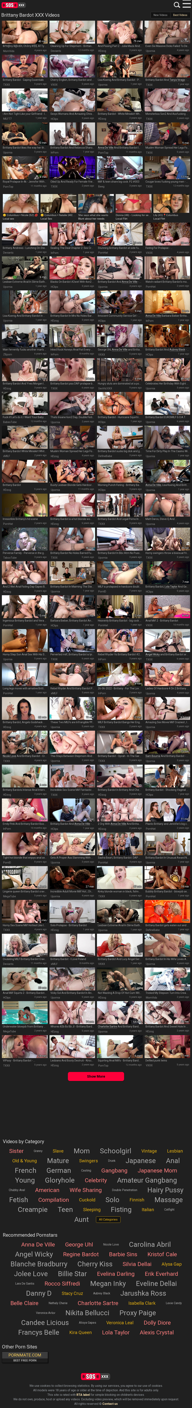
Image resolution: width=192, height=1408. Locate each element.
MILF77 (7, 118)
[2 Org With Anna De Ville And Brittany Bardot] (120, 809)
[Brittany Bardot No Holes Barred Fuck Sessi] (72, 539)
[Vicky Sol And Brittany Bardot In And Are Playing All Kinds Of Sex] (72, 979)
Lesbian (175, 1151)
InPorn (54, 152)
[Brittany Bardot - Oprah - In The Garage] (120, 742)
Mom (82, 1151)
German (58, 1171)
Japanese (141, 1161)
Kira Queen (80, 1332)
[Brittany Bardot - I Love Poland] (72, 945)
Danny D (39, 1293)
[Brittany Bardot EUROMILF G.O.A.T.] (167, 403)
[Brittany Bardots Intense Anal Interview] (25, 776)
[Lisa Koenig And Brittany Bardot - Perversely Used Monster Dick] (120, 66)
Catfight (169, 1209)
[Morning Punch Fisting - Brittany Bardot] (120, 471)
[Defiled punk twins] (167, 1046)
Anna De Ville (105, 147)
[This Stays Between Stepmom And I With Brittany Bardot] (72, 742)
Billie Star (72, 1274)
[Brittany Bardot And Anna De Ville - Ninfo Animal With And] (120, 267)
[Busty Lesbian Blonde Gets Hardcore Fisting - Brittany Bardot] (72, 471)
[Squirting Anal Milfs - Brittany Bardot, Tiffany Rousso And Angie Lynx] (120, 1046)
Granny (38, 1151)
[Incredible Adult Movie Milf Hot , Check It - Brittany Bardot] (72, 877)
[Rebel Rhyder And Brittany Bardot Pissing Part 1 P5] (72, 674)
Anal (173, 1161)
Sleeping (92, 1209)
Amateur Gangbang (147, 1180)
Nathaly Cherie (58, 1303)
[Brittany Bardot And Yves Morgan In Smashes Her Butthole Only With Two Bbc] (25, 369)
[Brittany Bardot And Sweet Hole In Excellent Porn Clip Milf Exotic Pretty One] (167, 1012)
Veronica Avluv (45, 1313)
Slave (58, 1151)
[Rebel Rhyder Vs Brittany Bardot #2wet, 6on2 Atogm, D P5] (120, 640)
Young (25, 1180)
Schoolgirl (115, 1151)
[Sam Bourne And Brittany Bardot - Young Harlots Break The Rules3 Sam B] (167, 742)
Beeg (101, 186)
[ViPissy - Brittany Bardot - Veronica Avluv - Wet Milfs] (25, 1046)
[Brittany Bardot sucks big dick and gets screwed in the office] (120, 437)
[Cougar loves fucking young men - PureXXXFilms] (167, 167)
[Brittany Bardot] (25, 471)
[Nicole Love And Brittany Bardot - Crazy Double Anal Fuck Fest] (25, 742)
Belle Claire (24, 1303)
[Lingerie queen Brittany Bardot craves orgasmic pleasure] (25, 877)
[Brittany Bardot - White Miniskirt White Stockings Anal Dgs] (120, 99)
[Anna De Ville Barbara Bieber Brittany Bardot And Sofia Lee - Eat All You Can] (167, 301)
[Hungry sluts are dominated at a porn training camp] (120, 369)
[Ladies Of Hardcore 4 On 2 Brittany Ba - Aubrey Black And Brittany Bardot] (167, 674)
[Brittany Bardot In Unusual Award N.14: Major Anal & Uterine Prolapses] (167, 843)
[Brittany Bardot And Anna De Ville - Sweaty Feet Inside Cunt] (72, 809)
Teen (65, 1210)
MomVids (8, 51)
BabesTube (10, 422)
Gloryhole (60, 1180)
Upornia (150, 50)
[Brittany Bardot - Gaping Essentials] (25, 66)
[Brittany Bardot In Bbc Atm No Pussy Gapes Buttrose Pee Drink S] (120, 539)
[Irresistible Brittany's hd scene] (25, 505)
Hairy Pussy (165, 1190)
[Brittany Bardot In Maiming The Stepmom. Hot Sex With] (72, 572)
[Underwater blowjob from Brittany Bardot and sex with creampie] (25, 1012)
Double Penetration (124, 1190)
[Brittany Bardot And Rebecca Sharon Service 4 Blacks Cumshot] (72, 133)
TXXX (6, 84)
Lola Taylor (171, 586)
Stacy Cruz (72, 1293)
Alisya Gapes (87, 1322)
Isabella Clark (142, 1303)
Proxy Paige (137, 1313)
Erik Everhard (161, 1274)
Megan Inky (108, 1284)
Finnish (137, 1200)
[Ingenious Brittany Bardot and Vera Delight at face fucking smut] (25, 606)
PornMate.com (24, 1357)
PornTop (103, 152)
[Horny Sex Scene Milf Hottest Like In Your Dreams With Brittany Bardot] (25, 911)
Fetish (18, 1200)
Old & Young (24, 1160)
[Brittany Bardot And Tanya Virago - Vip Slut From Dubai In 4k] (167, 66)
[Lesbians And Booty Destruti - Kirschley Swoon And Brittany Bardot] (72, 1046)
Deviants (56, 50)
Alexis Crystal (157, 1332)
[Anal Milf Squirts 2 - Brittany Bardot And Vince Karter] (25, 979)
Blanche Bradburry (38, 1264)
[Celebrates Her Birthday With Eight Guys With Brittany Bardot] (167, 369)
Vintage (149, 1151)
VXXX (54, 84)
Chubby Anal (17, 1190)
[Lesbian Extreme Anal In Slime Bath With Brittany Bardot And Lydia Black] (25, 267)
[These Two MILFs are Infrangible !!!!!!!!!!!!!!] (72, 708)
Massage (168, 1200)
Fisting (121, 1210)
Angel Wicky (153, 654)
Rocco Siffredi (62, 1284)
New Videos (160, 15)
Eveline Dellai (156, 1284)
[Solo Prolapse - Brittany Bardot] (72, 911)
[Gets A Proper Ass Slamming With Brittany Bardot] (72, 843)
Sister (16, 1151)
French (25, 1171)
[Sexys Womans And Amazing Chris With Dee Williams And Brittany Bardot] (72, 99)
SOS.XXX (19, 5)
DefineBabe (105, 456)
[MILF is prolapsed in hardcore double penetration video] (120, 572)
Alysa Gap (172, 1264)
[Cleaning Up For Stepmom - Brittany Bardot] (72, 32)
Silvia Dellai (137, 1264)
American (47, 1190)
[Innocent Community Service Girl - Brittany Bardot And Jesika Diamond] (120, 301)
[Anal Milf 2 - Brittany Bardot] (167, 606)
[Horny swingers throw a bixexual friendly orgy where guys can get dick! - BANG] (167, 539)
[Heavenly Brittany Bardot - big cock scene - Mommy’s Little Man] (120, 606)
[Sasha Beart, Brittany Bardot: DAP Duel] (120, 843)
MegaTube (9, 896)
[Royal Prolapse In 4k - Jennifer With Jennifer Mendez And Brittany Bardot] (25, 167)
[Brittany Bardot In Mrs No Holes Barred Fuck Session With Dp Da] (72, 301)
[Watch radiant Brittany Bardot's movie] (167, 267)
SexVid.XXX (105, 388)
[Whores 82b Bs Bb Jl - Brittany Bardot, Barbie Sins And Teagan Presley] (72, 1012)
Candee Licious (45, 1323)
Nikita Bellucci (87, 1313)
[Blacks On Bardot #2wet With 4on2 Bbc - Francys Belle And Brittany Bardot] (72, 267)
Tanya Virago (177, 79)
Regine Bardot (81, 1254)
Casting (86, 1170)
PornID (102, 591)
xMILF (6, 456)
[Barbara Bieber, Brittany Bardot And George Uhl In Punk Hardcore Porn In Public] (72, 606)
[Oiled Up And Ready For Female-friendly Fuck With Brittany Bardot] (72, 167)
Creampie (33, 1210)
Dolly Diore (157, 1323)
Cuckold (87, 1200)
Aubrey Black (177, 349)
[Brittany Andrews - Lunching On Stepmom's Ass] (25, 234)
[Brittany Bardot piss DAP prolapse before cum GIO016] (72, 369)
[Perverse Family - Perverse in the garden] (25, 539)
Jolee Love (31, 1274)
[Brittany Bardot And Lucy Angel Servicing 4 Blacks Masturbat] (120, 945)
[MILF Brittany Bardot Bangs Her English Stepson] (120, 708)
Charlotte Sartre (107, 1026)
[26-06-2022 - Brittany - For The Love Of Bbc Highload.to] (120, 674)
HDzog (102, 50)
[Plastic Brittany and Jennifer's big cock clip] (167, 809)
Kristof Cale (162, 1254)
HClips (54, 118)
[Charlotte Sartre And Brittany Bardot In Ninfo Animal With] (120, 1012)
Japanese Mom (157, 1171)
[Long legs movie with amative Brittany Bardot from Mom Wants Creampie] (25, 674)
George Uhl (79, 1245)
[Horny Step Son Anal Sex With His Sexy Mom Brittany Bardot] (25, 640)
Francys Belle (38, 1332)
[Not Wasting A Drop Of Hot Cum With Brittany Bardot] (120, 979)
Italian (148, 1209)
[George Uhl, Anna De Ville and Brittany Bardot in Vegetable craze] (120, 335)
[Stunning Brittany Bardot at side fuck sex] (120, 234)
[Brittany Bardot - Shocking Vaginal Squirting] (167, 776)
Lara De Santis (24, 1283)
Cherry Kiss (94, 1264)
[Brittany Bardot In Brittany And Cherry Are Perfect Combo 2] (120, 776)
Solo (112, 1200)
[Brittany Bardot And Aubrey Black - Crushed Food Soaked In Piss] (167, 335)
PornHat (103, 252)
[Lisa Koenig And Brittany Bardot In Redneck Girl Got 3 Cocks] (25, 301)
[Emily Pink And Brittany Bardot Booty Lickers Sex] (25, 809)
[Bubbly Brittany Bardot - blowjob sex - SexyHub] (167, 877)
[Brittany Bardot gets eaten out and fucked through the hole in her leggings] (167, 911)
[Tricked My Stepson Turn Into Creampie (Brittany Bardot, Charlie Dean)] (167, 979)
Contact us (110, 1404)
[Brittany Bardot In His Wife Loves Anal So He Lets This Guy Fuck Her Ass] (167, 945)
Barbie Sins (123, 1254)
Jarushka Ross (143, 1293)
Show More (96, 1076)
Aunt (81, 1220)
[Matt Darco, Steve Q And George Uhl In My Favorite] (167, 505)
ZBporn (7, 354)
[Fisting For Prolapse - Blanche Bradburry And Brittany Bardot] (167, 234)
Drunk (112, 1161)
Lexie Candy (174, 1303)
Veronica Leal (120, 1322)
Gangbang (114, 1171)
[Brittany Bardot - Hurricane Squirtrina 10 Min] (120, 403)
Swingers (88, 1160)
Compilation (53, 1200)
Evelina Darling (116, 1274)
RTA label (83, 1395)
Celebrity (96, 1180)
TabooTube (10, 557)
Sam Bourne (153, 756)
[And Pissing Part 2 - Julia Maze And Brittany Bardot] (120, 32)
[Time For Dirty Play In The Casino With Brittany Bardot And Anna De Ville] (167, 437)
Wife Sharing (86, 1190)
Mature (58, 1161)
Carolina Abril (150, 1245)
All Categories (108, 1219)
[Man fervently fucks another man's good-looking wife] (25, 335)
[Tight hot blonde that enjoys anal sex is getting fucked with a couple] (25, 843)
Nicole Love (9, 756)
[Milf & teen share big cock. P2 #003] (120, 167)
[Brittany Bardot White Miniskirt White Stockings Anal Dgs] (25, 437)
